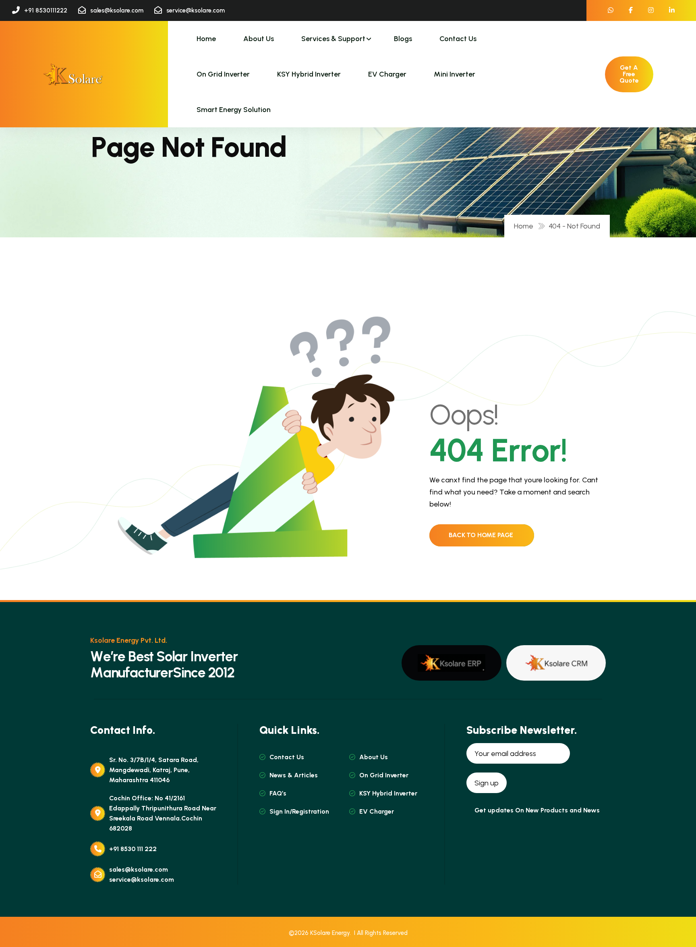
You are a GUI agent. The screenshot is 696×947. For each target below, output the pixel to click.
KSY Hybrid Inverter (309, 74)
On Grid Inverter (223, 74)
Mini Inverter (454, 74)
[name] (73, 74)
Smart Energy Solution (234, 109)
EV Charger (387, 74)
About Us (258, 38)
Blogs (403, 38)
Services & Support (333, 38)
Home (206, 38)
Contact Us (457, 38)
